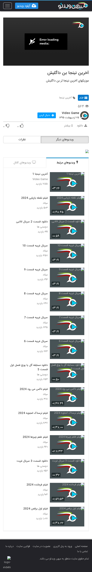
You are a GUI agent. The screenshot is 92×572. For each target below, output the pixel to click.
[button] (26, 6)
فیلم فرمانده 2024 (37, 485)
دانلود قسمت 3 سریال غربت (32, 461)
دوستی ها (42, 227)
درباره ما (10, 546)
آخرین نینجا (65, 98)
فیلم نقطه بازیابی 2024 (34, 198)
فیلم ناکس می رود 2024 (34, 389)
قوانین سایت (23, 546)
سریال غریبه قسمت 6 (36, 341)
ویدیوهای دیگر (65, 139)
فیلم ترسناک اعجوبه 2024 (33, 413)
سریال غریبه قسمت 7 (36, 318)
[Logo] (78, 25)
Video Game (70, 113)
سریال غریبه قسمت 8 (36, 294)
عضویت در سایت (41, 546)
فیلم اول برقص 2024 (35, 509)
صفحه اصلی (81, 546)
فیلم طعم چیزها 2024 (35, 437)
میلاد (45, 203)
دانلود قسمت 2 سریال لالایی (32, 222)
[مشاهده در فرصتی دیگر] (79, 178)
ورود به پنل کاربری (62, 546)
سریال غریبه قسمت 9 (36, 270)
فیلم (81, 98)
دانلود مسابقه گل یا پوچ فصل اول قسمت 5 (29, 367)
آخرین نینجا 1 (40, 174)
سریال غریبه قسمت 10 (35, 246)
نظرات (22, 139)
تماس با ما (82, 551)
